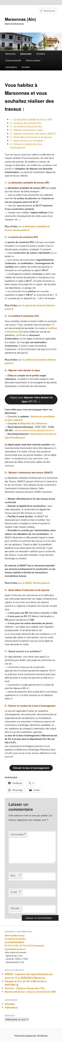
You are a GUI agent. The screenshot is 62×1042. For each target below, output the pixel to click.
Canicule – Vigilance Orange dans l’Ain (25, 988)
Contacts (26, 67)
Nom (16, 875)
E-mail (16, 892)
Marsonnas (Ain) (20, 19)
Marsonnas (10, 53)
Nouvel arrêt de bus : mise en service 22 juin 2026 (30, 991)
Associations (11, 67)
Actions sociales (33, 60)
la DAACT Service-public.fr (36, 582)
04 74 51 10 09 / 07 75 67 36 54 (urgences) (24, 945)
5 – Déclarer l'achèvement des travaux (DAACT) (33, 133)
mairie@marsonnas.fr (15, 949)
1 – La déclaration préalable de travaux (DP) (31, 119)
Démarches (25, 53)
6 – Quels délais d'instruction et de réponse (30, 137)
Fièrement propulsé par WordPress (31, 1035)
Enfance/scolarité (13, 60)
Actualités (10, 1003)
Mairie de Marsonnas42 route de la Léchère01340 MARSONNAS (15, 939)
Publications (11, 1007)
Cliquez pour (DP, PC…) (31, 399)
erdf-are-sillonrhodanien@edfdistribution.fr (35, 430)
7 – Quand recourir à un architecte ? (27, 140)
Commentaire (18, 834)
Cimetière (40, 53)
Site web (15, 908)
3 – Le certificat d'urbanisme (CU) (26, 126)
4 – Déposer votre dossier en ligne (26, 129)
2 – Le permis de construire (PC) (25, 122)
